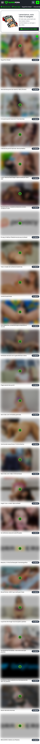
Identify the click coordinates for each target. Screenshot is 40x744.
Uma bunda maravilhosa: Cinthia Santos (12, 444)
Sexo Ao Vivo (6, 7)
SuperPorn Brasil (27, 7)
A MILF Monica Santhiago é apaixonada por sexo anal (15, 178)
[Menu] (2, 2)
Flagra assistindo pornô (7, 385)
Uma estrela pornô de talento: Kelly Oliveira (13, 89)
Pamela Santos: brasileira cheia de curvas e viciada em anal (13, 207)
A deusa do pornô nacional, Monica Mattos (13, 148)
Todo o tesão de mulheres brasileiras (11, 267)
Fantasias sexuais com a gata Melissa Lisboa (14, 355)
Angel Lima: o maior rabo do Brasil (10, 503)
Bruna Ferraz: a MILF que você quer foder (12, 592)
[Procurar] (33, 2)
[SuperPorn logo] (12, 3)
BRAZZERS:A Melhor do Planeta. (10, 740)
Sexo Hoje (17, 7)
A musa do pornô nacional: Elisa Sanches (12, 119)
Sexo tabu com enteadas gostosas (11, 414)
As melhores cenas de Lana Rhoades (11, 533)
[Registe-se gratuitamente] (37, 2)
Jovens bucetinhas (6, 296)
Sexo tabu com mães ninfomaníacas (11, 474)
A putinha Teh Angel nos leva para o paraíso (13, 621)
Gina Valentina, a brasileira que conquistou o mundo (14, 326)
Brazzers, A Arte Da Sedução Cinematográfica (14, 562)
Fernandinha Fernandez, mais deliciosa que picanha (13, 651)
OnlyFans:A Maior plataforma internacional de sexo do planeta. (14, 680)
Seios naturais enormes (8, 710)
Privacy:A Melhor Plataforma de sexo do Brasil (14, 237)
